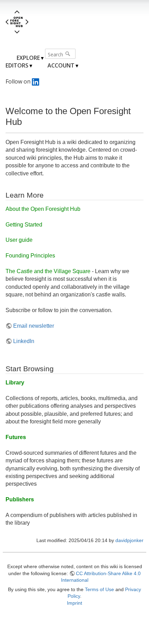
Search (68, 53)
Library (15, 382)
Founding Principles (30, 256)
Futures (16, 437)
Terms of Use (99, 589)
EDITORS (17, 65)
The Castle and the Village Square (48, 271)
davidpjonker (129, 540)
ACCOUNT (60, 65)
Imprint (74, 603)
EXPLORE (28, 58)
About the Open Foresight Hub (43, 209)
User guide (19, 240)
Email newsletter (33, 326)
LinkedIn (23, 341)
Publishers (20, 499)
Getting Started (24, 225)
